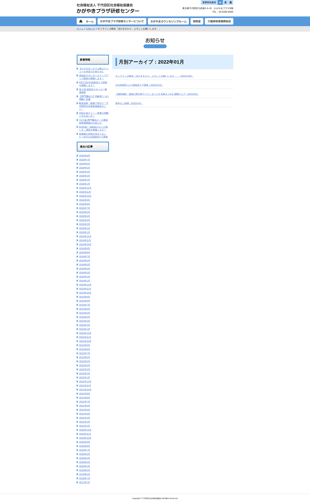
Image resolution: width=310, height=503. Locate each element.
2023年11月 (85, 288)
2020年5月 (84, 458)
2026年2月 (84, 180)
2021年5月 (84, 409)
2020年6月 (84, 454)
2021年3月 (84, 418)
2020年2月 (84, 466)
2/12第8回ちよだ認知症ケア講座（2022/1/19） (139, 85)
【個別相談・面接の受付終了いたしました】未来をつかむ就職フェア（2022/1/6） (157, 94)
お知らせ (90, 28)
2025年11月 (85, 192)
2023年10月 (85, 293)
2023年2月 (84, 325)
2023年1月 (84, 329)
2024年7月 (84, 256)
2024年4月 (84, 268)
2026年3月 (84, 176)
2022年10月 (85, 341)
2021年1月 (84, 426)
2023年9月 (84, 297)
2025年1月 (84, 232)
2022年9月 (84, 345)
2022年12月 (85, 333)
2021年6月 (84, 405)
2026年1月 (84, 184)
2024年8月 (84, 252)
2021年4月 (84, 413)
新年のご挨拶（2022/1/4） (129, 103)
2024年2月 (84, 276)
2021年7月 (84, 401)
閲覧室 (197, 21)
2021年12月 (85, 381)
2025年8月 (84, 204)
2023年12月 (85, 284)
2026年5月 (84, 167)
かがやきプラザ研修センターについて (122, 21)
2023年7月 (84, 305)
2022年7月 (84, 353)
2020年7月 (84, 450)
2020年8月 (84, 446)
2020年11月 (85, 434)
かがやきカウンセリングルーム (168, 21)
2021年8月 (84, 397)
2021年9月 (84, 393)
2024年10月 (85, 244)
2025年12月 (85, 188)
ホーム (86, 21)
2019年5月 (84, 474)
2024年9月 (84, 248)
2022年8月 (84, 349)
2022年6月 (84, 357)
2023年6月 (84, 309)
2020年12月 (85, 430)
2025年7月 (84, 208)
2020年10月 (85, 438)
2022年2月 (84, 373)
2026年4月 (84, 172)
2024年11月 (85, 240)
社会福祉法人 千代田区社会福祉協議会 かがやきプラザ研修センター (108, 8)
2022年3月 (84, 369)
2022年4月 (84, 365)
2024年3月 (84, 272)
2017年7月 (84, 482)
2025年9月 (84, 200)
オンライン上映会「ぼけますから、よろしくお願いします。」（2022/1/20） (154, 76)
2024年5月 (84, 264)
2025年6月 (84, 212)
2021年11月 (85, 385)
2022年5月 (84, 361)
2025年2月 (84, 228)
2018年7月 (84, 478)
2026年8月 (84, 155)
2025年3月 (84, 224)
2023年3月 (84, 321)
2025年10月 (85, 196)
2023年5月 (84, 313)
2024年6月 (84, 260)
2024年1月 (84, 280)
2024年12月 (85, 236)
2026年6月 (84, 163)
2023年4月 (84, 317)
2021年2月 (84, 422)
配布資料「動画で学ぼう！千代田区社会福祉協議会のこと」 (93, 106)
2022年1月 (84, 377)
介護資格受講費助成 (219, 21)
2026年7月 (84, 159)
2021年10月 (85, 389)
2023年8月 (84, 301)
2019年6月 (84, 470)
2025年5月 (84, 216)
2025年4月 (84, 220)
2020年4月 (84, 462)
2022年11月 (85, 337)
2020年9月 (84, 442)
